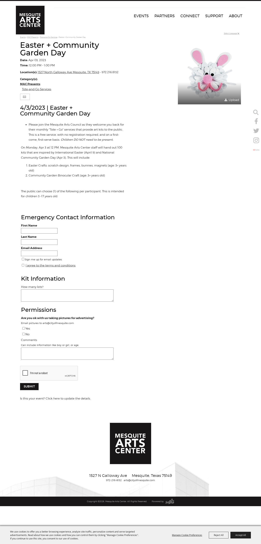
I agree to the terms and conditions (50, 265)
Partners (164, 16)
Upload (234, 100)
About (235, 16)
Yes (27, 328)
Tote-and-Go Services (48, 37)
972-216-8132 (114, 480)
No (27, 334)
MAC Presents (32, 37)
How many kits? (32, 287)
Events (141, 16)
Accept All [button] (240, 535)
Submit (29, 386)
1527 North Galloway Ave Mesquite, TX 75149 (68, 72)
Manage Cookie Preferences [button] (187, 535)
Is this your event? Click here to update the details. (55, 398)
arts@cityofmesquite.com (139, 480)
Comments (29, 340)
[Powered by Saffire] (169, 501)
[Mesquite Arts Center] (30, 20)
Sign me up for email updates (43, 259)
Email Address (31, 248)
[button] (209, 72)
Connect (189, 16)
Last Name (28, 237)
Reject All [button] (219, 535)
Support (214, 16)
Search (256, 112)
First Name (29, 225)
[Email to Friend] (24, 97)
